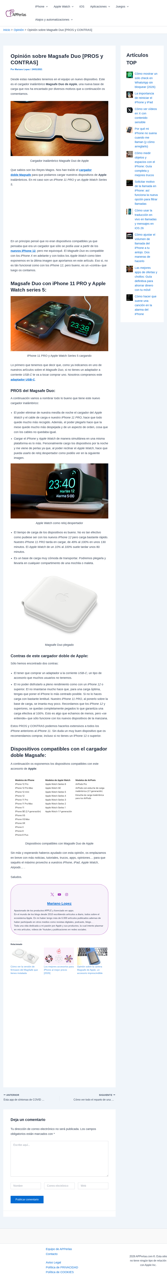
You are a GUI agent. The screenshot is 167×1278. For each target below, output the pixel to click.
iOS (81, 6)
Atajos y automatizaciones (52, 19)
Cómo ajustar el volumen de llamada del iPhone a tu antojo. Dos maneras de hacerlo (145, 248)
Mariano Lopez (59, 903)
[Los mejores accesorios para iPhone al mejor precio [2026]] (59, 956)
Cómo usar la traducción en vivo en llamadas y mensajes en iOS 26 (146, 219)
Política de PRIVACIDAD (62, 1267)
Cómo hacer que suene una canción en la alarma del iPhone (145, 305)
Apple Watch (62, 6)
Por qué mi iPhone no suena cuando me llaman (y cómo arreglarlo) (146, 137)
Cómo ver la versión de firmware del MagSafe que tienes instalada (24, 969)
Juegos (120, 6)
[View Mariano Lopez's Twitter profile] (52, 894)
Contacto (52, 1254)
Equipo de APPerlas (59, 1249)
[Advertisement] (59, 215)
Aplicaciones (98, 6)
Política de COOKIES (60, 1272)
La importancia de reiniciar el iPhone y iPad (144, 98)
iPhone (39, 6)
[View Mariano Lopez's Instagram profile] (66, 894)
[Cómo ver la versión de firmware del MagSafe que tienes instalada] (26, 956)
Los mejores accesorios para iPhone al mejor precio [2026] (59, 969)
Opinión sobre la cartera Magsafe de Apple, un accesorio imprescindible (90, 969)
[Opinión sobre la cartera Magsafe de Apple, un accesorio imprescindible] (92, 956)
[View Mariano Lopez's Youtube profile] (59, 894)
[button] (46, 6)
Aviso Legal (53, 1262)
